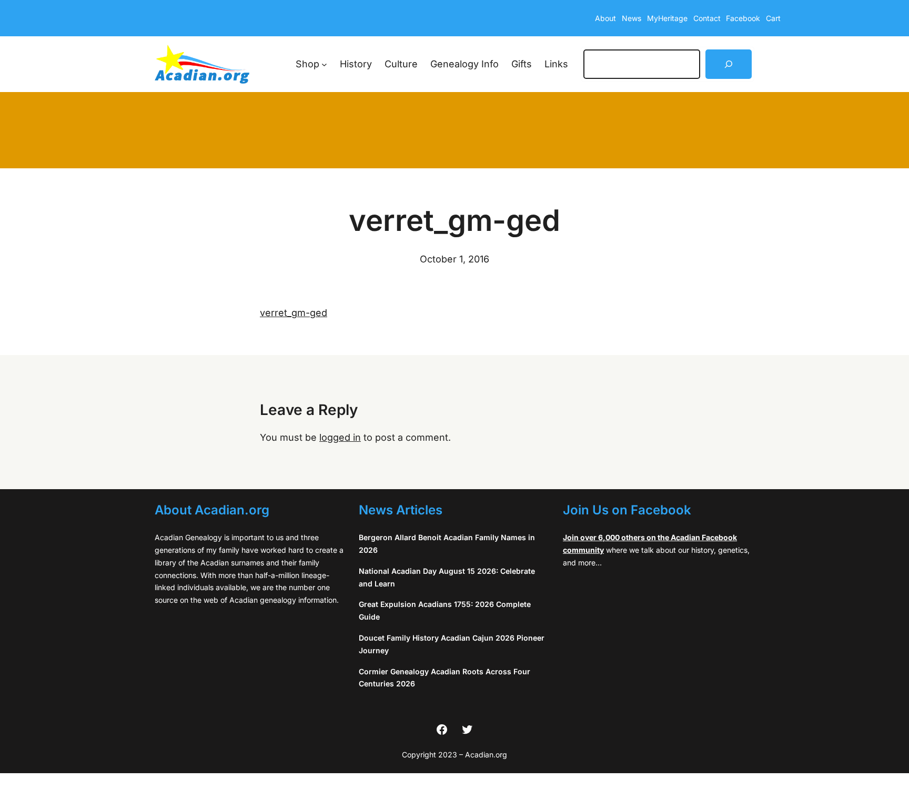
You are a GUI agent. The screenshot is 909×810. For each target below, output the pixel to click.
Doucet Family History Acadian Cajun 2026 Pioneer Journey (451, 644)
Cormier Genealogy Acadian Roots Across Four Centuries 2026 (444, 677)
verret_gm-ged (293, 312)
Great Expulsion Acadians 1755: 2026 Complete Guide (445, 610)
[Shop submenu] (324, 64)
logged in (340, 437)
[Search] (728, 64)
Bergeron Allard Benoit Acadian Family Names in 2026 (447, 543)
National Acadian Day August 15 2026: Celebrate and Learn (447, 577)
